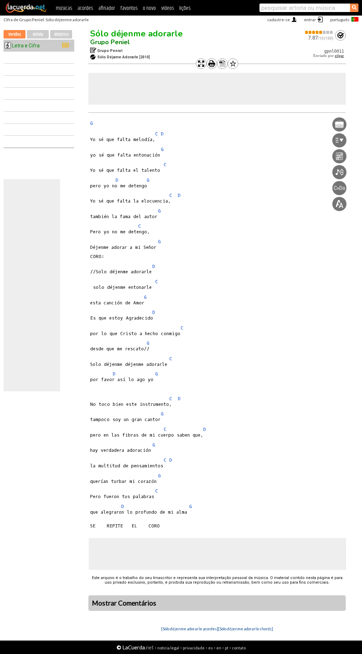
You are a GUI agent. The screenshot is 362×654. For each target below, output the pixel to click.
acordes (85, 8)
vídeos (167, 8)
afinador (106, 8)
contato (239, 648)
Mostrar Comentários (124, 603)
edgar (339, 56)
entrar (310, 19)
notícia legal (168, 648)
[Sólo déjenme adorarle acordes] (189, 628)
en (218, 648)
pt (226, 648)
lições (185, 8)
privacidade (194, 648)
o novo (149, 8)
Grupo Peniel (110, 42)
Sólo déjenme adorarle (136, 33)
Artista (38, 34)
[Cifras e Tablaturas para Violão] (26, 11)
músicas (64, 8)
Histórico (61, 34)
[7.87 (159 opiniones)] (319, 32)
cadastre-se (278, 19)
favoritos (129, 8)
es (210, 648)
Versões (14, 34)
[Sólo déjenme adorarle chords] (245, 628)
